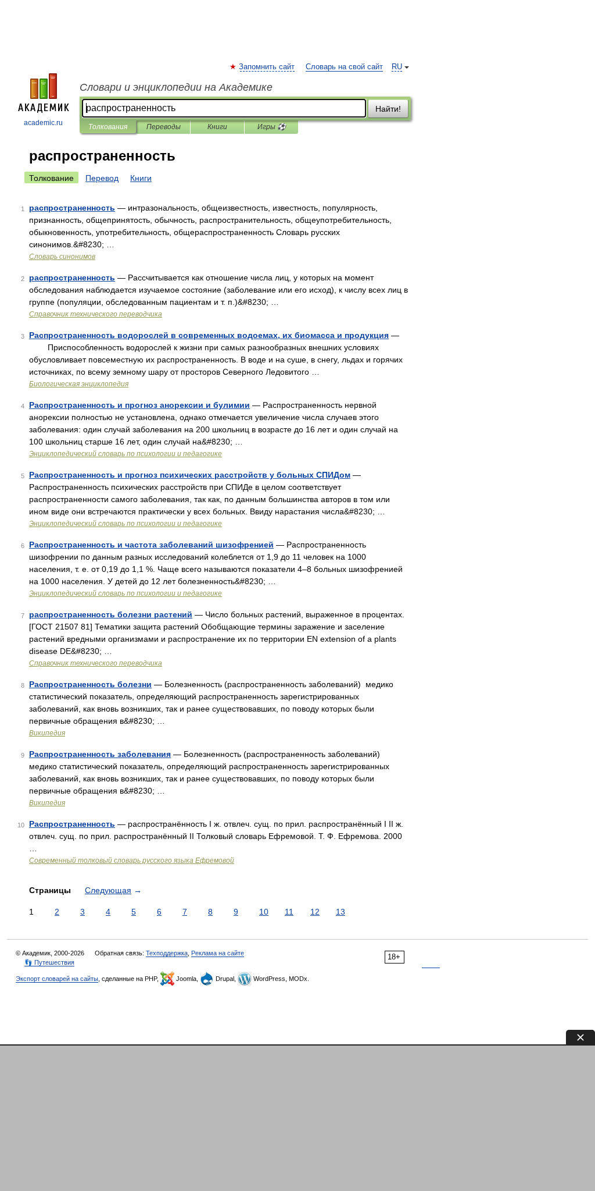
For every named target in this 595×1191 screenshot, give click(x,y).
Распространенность (72, 824)
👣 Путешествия (49, 962)
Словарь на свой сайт (344, 67)
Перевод (102, 178)
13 (340, 911)
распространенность (72, 207)
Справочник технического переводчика (95, 314)
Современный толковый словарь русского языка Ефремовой (131, 860)
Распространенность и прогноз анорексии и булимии (139, 405)
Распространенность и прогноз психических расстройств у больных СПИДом (189, 474)
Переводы (163, 127)
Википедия (47, 733)
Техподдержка (167, 953)
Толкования (107, 127)
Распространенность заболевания (100, 754)
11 (289, 911)
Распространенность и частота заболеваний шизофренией (151, 544)
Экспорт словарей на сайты (57, 978)
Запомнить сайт (267, 67)
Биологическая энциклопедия (78, 384)
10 (263, 911)
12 (315, 911)
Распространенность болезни (90, 684)
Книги (217, 127)
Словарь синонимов (62, 257)
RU (397, 67)
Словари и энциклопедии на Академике (176, 87)
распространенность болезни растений (110, 614)
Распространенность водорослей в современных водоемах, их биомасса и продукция (209, 335)
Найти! (388, 108)
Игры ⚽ (271, 127)
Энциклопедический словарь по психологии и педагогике (125, 454)
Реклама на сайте (217, 953)
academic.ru (43, 123)
